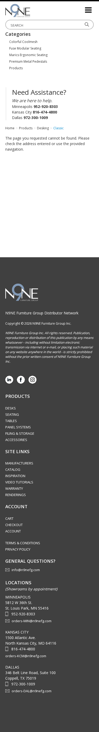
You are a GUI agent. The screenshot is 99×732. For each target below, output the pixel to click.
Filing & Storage (19, 433)
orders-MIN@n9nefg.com (31, 621)
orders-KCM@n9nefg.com (25, 656)
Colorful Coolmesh (23, 41)
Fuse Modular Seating (25, 48)
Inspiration (15, 475)
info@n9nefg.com (26, 569)
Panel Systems (18, 427)
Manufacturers (19, 463)
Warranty (14, 488)
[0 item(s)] (80, 7)
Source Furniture (31, 10)
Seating (12, 414)
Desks (10, 408)
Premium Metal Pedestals (28, 61)
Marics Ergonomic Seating (28, 55)
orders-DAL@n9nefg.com (31, 691)
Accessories (16, 439)
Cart (9, 518)
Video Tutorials (19, 482)
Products (16, 68)
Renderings (15, 494)
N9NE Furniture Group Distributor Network (41, 312)
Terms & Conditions (22, 543)
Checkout (14, 524)
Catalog (12, 469)
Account (13, 531)
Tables (11, 420)
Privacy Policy (17, 549)
